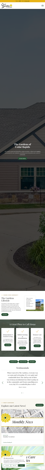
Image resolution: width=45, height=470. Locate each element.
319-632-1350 (26, 1)
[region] (14, 462)
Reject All (14, 465)
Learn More (5, 314)
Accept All (21, 465)
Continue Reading (7, 442)
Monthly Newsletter (9, 437)
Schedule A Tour (13, 361)
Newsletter (5, 435)
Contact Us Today (23, 361)
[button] (42, 383)
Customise (7, 465)
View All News (39, 405)
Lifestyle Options (22, 158)
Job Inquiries (32, 361)
